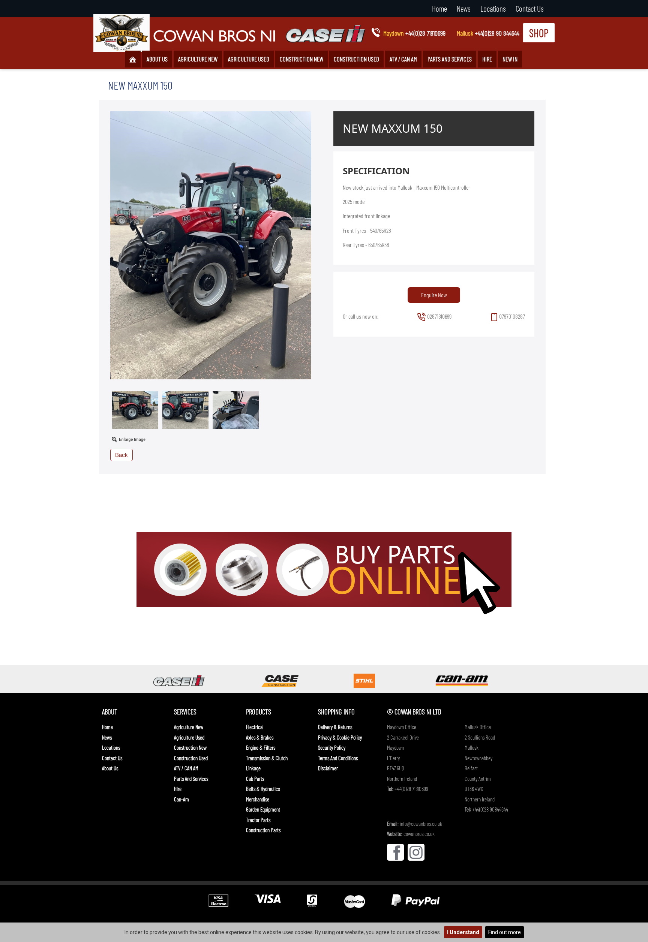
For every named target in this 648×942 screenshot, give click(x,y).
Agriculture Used (248, 59)
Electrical (255, 726)
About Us (157, 59)
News (464, 8)
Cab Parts (255, 778)
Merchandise (257, 799)
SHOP (539, 32)
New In (510, 59)
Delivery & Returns (335, 726)
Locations (493, 8)
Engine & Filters (260, 747)
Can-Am (181, 799)
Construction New (301, 59)
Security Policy (331, 747)
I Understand (463, 932)
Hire (487, 59)
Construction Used (356, 59)
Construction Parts (263, 830)
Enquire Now (434, 294)
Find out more (504, 932)
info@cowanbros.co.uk (421, 823)
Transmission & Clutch (267, 758)
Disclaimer (328, 768)
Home (439, 8)
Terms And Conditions (338, 758)
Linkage (253, 768)
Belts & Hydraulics (263, 788)
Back (121, 455)
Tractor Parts (258, 819)
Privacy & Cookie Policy (340, 737)
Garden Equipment (263, 809)
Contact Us (530, 8)
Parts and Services (450, 59)
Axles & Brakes (259, 737)
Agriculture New (198, 59)
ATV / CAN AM (403, 59)
